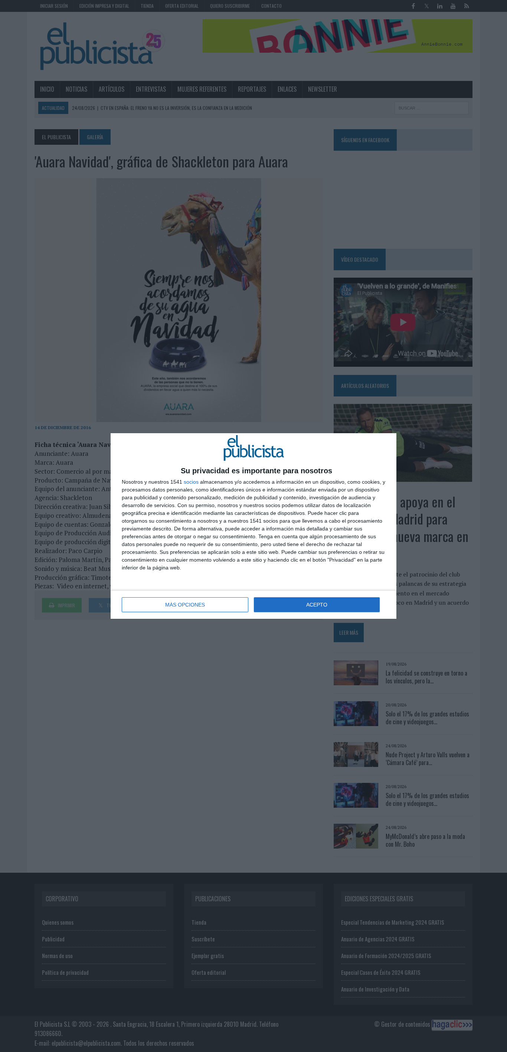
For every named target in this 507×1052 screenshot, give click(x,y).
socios (191, 481)
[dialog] (253, 525)
